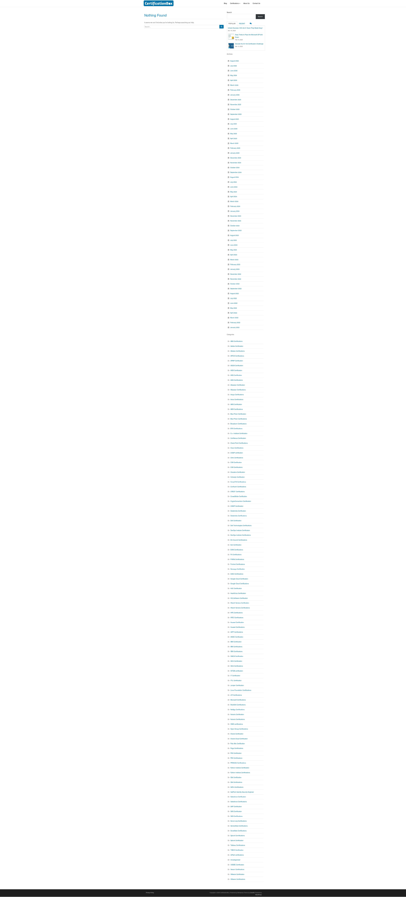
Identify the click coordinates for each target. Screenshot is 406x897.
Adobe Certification (236, 346)
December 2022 (235, 274)
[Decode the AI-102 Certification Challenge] (231, 46)
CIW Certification (236, 462)
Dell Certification (235, 520)
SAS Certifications (236, 816)
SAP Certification (236, 806)
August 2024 (234, 177)
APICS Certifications (237, 356)
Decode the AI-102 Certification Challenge (249, 44)
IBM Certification (235, 642)
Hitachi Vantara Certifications (240, 608)
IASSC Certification (236, 637)
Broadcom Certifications (238, 424)
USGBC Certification (237, 865)
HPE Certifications (236, 613)
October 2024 (234, 167)
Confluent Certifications (238, 487)
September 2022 (235, 288)
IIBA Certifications (236, 651)
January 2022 (234, 327)
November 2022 (235, 279)
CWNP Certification (236, 506)
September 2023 (235, 230)
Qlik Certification (235, 777)
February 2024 (235, 206)
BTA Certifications (236, 428)
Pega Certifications (236, 748)
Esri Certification (235, 545)
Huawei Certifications (237, 627)
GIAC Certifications (236, 574)
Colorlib (252, 892)
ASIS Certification (236, 370)
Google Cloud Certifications (239, 583)
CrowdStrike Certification (238, 496)
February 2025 (235, 148)
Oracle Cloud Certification (239, 739)
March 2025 (234, 143)
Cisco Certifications (236, 448)
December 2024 (235, 158)
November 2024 (235, 163)
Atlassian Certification (237, 385)
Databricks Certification (238, 511)
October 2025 (234, 109)
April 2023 (233, 255)
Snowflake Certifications (238, 831)
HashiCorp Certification (238, 593)
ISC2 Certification (236, 661)
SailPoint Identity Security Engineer (242, 792)
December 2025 (235, 100)
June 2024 (233, 187)
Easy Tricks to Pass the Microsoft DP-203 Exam (249, 36)
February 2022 (235, 322)
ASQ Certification (236, 375)
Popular (231, 23)
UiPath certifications (237, 855)
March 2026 (234, 85)
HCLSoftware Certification (239, 598)
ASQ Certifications (236, 380)
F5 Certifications (235, 554)
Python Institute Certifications (240, 772)
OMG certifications (236, 724)
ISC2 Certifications (236, 666)
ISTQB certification (236, 671)
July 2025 (233, 124)
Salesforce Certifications (238, 802)
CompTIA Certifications (238, 482)
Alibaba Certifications (237, 351)
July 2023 (233, 240)
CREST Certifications (237, 491)
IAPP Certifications (236, 632)
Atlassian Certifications (238, 390)
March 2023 (234, 259)
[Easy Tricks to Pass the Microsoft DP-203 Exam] (231, 36)
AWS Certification (236, 404)
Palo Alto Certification (237, 743)
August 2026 (234, 61)
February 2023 (235, 264)
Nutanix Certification (237, 714)
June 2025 (233, 129)
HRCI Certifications (236, 617)
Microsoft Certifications (238, 700)
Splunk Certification (236, 840)
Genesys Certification (237, 569)
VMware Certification (237, 874)
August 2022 (234, 293)
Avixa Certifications (236, 399)
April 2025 (233, 138)
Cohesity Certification (237, 477)
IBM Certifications (236, 647)
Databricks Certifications (238, 516)
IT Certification (235, 675)
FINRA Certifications (237, 559)
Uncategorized (235, 860)
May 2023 (233, 250)
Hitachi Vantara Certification (239, 603)
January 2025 (234, 153)
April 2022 (233, 313)
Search (229, 12)
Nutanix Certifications (237, 719)
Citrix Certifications (236, 458)
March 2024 (234, 201)
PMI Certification (235, 753)
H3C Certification (236, 588)
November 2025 (235, 104)
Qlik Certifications (236, 782)
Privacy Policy (150, 892)
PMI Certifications (236, 758)
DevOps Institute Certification (240, 530)
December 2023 (235, 216)
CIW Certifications (236, 467)
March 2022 (234, 318)
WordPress (258, 895)
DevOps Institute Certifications (240, 535)
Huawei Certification (237, 622)
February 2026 (235, 90)
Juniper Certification (237, 685)
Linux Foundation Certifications (240, 690)
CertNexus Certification (238, 438)
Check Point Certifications (239, 443)
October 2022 (234, 284)
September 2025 (235, 114)
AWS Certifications (236, 409)
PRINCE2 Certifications (238, 763)
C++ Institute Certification (238, 433)
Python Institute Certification (239, 768)
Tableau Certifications (237, 845)
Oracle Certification (236, 734)
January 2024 (234, 211)
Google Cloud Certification (239, 579)
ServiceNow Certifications (239, 826)
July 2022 (233, 298)
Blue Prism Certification (238, 414)
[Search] (221, 26)
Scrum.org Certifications (238, 821)
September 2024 (235, 172)
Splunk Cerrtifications (237, 835)
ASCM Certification (236, 365)
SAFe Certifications (236, 787)
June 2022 (233, 303)
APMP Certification (236, 361)
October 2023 (234, 226)
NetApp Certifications (237, 709)
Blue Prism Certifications (238, 419)
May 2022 (233, 308)
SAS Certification (236, 811)
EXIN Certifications (236, 550)
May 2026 (233, 75)
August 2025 (234, 119)
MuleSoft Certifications (238, 705)
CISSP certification (236, 453)
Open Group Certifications (239, 729)
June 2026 (233, 71)
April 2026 (233, 80)
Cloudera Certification (237, 472)
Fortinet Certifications (237, 564)
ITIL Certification (235, 680)
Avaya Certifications (237, 394)
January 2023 (234, 269)
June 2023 (233, 245)
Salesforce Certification (238, 797)
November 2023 (235, 221)
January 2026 (234, 95)
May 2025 (233, 133)
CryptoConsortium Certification (240, 501)
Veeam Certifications (237, 869)
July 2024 (233, 182)
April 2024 (233, 196)
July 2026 (233, 66)
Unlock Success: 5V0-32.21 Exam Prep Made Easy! (245, 28)
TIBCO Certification (236, 850)
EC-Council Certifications (238, 540)
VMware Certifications (237, 879)
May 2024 (233, 192)
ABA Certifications (236, 341)
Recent (242, 23)
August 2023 (234, 235)
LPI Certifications (236, 695)
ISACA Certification (236, 656)
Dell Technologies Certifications (240, 525)
